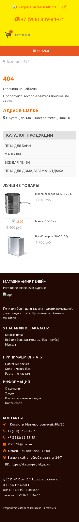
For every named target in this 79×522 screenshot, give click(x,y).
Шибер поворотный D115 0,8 (53, 194)
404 (8, 78)
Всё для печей (17, 162)
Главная (13, 61)
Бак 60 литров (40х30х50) (51, 236)
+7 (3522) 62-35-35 (21, 437)
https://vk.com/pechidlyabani (30, 464)
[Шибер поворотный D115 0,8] (17, 202)
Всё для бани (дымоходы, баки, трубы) (32, 340)
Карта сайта (13, 403)
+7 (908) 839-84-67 (42, 19)
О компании (13, 388)
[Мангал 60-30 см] (17, 221)
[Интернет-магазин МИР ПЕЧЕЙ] (39, 6)
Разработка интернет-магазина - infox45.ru (29, 508)
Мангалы (13, 154)
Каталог (42, 51)
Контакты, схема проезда (23, 398)
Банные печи (14, 335)
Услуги (9, 393)
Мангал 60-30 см (45, 221)
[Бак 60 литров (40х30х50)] (17, 245)
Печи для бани (18, 146)
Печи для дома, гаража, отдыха (34, 171)
